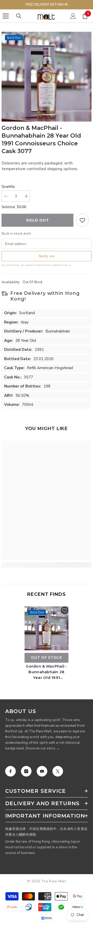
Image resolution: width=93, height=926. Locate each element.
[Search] (19, 16)
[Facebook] (10, 771)
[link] (46, 565)
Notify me (47, 256)
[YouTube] (42, 771)
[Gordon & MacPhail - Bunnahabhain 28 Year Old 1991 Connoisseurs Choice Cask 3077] (46, 628)
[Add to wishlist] (82, 220)
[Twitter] (57, 771)
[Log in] (73, 16)
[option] (46, 77)
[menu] (6, 16)
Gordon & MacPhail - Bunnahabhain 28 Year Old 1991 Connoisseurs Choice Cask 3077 (46, 672)
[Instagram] (26, 771)
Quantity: (9, 186)
